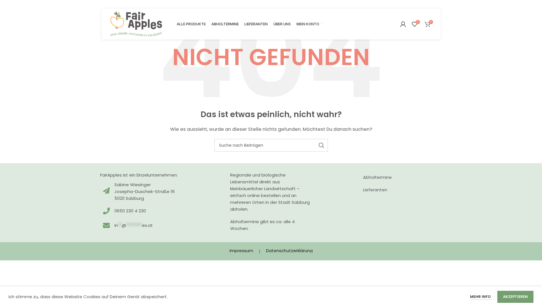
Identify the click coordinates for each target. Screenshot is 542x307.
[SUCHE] (321, 145)
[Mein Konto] (403, 24)
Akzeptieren (515, 296)
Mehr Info (481, 296)
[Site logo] (136, 24)
